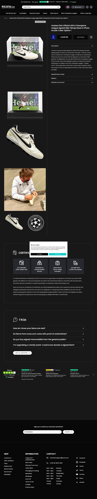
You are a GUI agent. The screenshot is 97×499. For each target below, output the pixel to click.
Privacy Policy (29, 487)
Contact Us (7, 458)
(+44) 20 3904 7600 (56, 463)
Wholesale (28, 476)
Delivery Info (8, 466)
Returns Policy (8, 469)
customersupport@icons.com (59, 458)
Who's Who (28, 462)
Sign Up (67, 432)
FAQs (5, 463)
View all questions (21, 353)
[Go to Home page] (8, 7)
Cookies (27, 484)
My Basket (7, 474)
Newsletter (28, 473)
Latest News (29, 468)
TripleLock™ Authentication (30, 459)
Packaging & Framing (32, 471)
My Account (8, 472)
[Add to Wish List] (91, 37)
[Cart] (91, 7)
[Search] (58, 7)
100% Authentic (9, 461)
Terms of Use (29, 482)
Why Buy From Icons (31, 465)
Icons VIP (28, 479)
